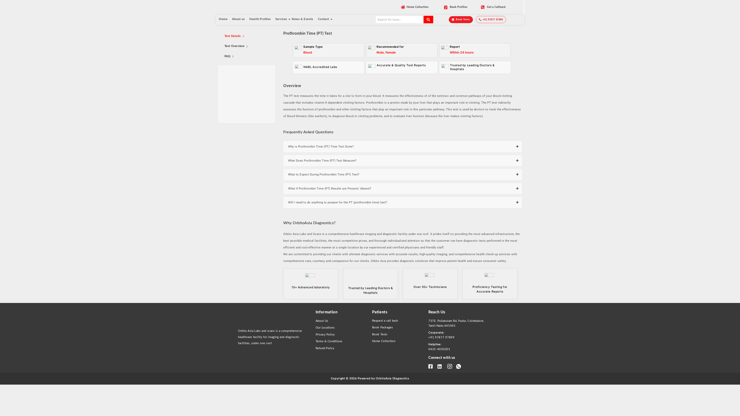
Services (281, 19)
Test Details (233, 36)
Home (223, 19)
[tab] (235, 36)
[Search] (428, 19)
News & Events (302, 19)
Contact (323, 19)
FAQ (227, 56)
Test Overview (234, 46)
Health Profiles (260, 19)
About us (238, 19)
